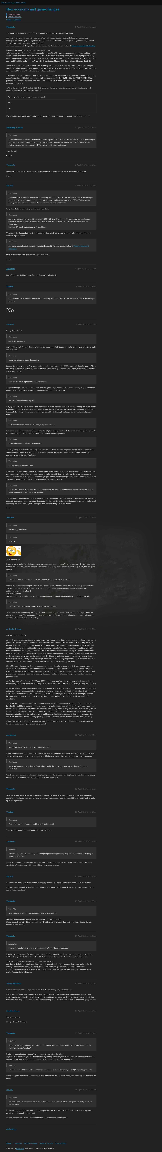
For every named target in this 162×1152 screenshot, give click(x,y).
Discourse (20, 1149)
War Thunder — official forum (13, 3)
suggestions (17, 19)
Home (8, 1143)
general (9, 19)
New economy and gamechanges (32, 9)
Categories (18, 1143)
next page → (11, 1129)
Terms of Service (46, 1143)
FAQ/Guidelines (30, 1143)
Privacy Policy (60, 1143)
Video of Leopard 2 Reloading (83, 46)
